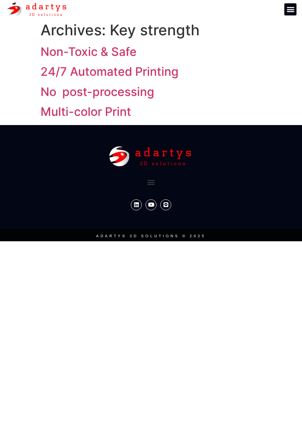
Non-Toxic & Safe (89, 52)
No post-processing (97, 92)
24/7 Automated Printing (110, 71)
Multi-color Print (86, 111)
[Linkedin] (136, 204)
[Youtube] (151, 204)
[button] (290, 9)
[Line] (165, 204)
